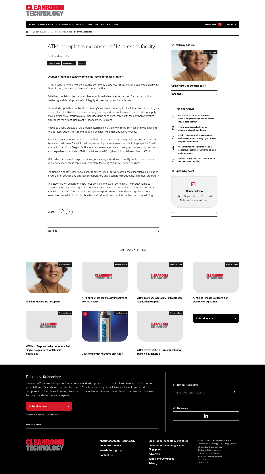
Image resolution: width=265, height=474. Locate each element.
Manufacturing (69, 63)
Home (32, 24)
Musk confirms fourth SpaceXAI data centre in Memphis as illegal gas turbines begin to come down (197, 138)
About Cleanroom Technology (117, 441)
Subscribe (210, 24)
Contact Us (106, 455)
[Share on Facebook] (69, 212)
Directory (92, 24)
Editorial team (109, 24)
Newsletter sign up (111, 450)
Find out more (33, 425)
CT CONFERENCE (64, 24)
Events (80, 24)
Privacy (153, 463)
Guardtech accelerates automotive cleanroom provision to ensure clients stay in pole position (196, 118)
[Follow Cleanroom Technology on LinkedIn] (206, 416)
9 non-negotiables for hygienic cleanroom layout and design (192, 129)
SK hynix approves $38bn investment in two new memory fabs (196, 160)
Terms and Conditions (161, 458)
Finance (82, 63)
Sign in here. (52, 415)
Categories (44, 24)
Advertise (154, 454)
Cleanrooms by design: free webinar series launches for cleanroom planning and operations (197, 150)
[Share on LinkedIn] (61, 212)
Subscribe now (204, 318)
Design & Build (54, 63)
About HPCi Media (110, 445)
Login (230, 24)
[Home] (27, 32)
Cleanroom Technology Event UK (168, 441)
